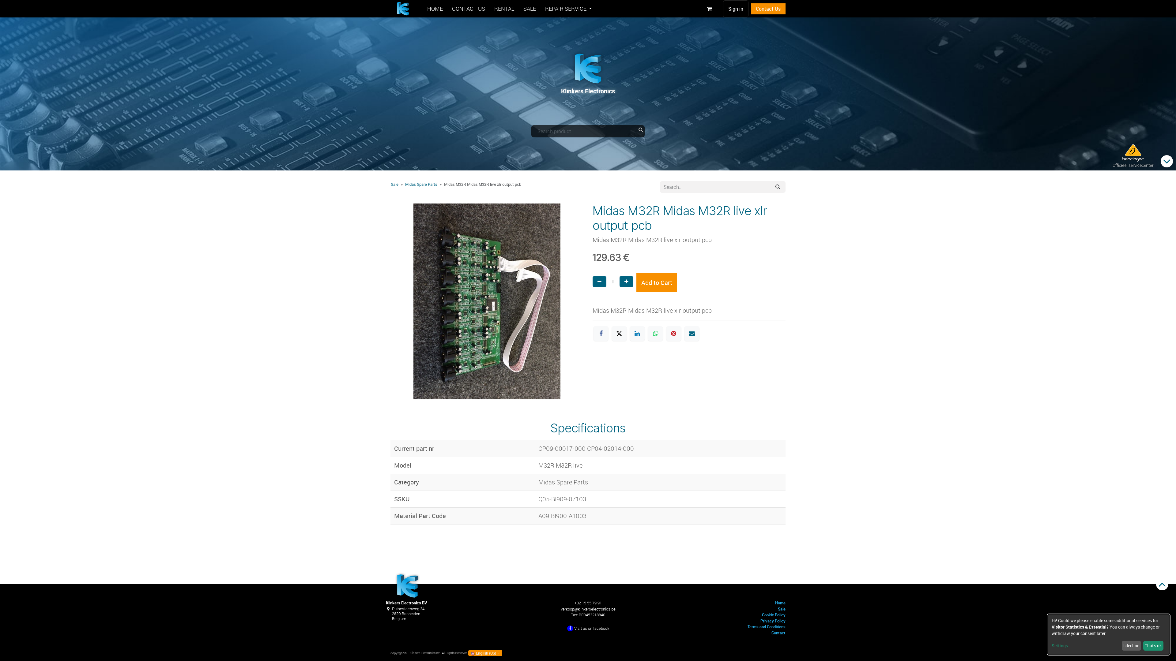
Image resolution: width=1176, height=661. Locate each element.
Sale (394, 184)
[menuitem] (435, 8)
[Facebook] (601, 333)
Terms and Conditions (767, 626)
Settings (1060, 645)
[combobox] (588, 131)
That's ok (1153, 645)
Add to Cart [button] (656, 282)
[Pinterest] (673, 333)
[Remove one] (599, 281)
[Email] (691, 333)
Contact (778, 633)
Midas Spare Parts (421, 184)
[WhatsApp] (655, 333)
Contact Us (768, 9)
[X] (619, 333)
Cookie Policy (774, 615)
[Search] (778, 187)
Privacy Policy (773, 621)
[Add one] (626, 281)
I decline (1131, 645)
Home (780, 603)
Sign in (735, 9)
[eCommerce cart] (709, 8)
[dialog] (1108, 634)
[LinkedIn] (637, 333)
